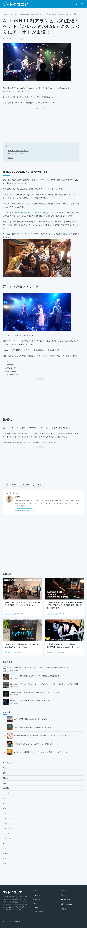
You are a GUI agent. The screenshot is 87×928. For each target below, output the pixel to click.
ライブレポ (7, 838)
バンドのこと (14, 14)
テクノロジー (8, 818)
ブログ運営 (7, 833)
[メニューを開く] (81, 4)
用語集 (35, 907)
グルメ (5, 813)
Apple (5, 768)
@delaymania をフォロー (24, 510)
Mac (4, 783)
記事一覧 (36, 899)
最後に (10, 157)
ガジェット (7, 808)
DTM (4, 773)
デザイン (6, 823)
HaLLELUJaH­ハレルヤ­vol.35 (18, 150)
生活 (4, 858)
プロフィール (38, 895)
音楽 (4, 863)
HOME (5, 14)
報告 (4, 843)
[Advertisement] (41, 124)
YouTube (6, 788)
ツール (35, 903)
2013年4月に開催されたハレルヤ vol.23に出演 (29, 213)
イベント (6, 793)
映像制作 (6, 853)
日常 (4, 848)
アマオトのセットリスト (17, 154)
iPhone (5, 778)
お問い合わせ (38, 912)
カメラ (5, 803)
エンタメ (6, 798)
